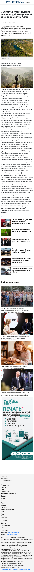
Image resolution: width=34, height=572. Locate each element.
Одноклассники (5, 525)
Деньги (3, 505)
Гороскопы (4, 507)
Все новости (4, 478)
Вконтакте (4, 523)
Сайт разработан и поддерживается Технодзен (15, 569)
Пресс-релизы (5, 491)
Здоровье (4, 514)
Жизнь (3, 498)
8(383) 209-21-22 (13, 532)
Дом (2, 501)
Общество (4, 487)
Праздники (4, 516)
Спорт (3, 489)
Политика (4, 483)
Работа (3, 503)
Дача (2, 511)
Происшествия (5, 485)
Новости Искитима (6, 481)
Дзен (2, 527)
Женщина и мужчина (7, 509)
